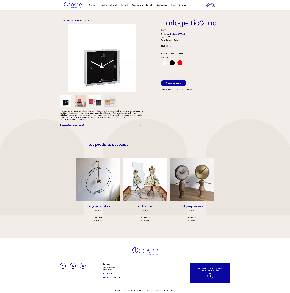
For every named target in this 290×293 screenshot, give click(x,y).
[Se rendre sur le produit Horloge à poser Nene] (192, 192)
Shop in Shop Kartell (108, 5)
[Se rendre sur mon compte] (208, 5)
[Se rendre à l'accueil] (73, 5)
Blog (173, 5)
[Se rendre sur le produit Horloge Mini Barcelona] (98, 192)
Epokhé (124, 5)
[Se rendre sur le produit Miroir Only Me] (145, 192)
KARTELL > (76, 20)
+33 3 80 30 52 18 (110, 273)
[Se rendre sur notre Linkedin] (83, 273)
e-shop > (70, 20)
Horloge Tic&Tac (86, 20)
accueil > (63, 20)
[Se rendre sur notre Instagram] (73, 273)
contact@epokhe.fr (111, 277)
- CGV (148, 290)
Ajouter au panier (174, 83)
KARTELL (165, 30)
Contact (183, 5)
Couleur (164, 58)
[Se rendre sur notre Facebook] (63, 273)
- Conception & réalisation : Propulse (163, 290)
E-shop (92, 5)
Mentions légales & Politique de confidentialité (130, 290)
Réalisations (162, 5)
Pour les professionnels (142, 5)
